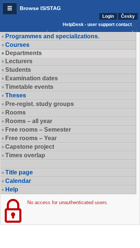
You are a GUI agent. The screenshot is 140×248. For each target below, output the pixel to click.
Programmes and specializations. (52, 36)
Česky (128, 16)
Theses (15, 95)
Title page (19, 172)
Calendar (18, 181)
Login (108, 16)
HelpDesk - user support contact (97, 24)
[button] (9, 8)
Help (11, 189)
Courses (17, 45)
